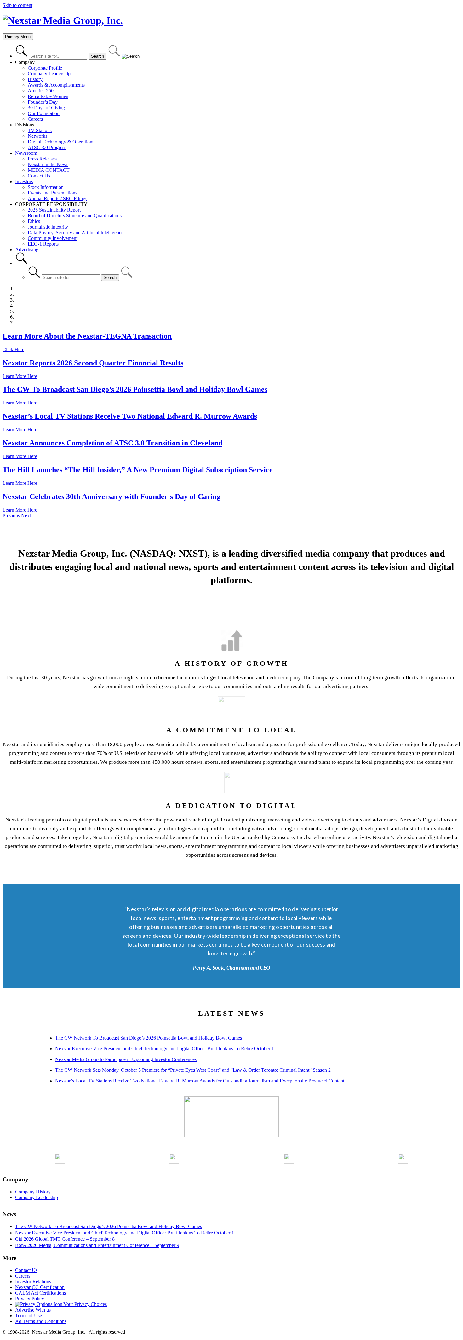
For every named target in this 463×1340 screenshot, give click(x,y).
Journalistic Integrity (48, 226)
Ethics (34, 221)
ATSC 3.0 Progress (47, 147)
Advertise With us (33, 1310)
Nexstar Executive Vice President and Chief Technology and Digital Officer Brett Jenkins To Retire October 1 (164, 1048)
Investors (24, 181)
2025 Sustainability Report (54, 209)
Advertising (26, 249)
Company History (33, 1191)
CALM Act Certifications (40, 1293)
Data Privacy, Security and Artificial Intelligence (75, 232)
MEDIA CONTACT (49, 170)
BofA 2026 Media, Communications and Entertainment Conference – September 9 (97, 1245)
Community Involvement (52, 238)
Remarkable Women (48, 96)
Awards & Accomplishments (56, 85)
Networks (37, 136)
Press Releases (42, 158)
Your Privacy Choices (84, 1304)
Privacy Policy (29, 1298)
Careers (35, 119)
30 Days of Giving (46, 107)
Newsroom (26, 153)
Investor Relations (33, 1281)
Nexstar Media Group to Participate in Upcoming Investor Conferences (126, 1059)
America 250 (41, 90)
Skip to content (17, 5)
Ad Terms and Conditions (40, 1321)
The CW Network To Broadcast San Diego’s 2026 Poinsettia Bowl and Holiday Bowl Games (148, 1038)
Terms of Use (28, 1315)
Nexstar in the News (48, 164)
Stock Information (46, 187)
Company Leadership (49, 73)
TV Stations (40, 130)
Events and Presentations (52, 192)
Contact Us (39, 175)
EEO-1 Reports (43, 244)
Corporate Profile (45, 68)
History (35, 79)
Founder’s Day (43, 102)
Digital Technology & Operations (61, 141)
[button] (12, 515)
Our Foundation (44, 113)
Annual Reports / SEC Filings (57, 198)
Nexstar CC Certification (40, 1287)
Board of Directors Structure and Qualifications (75, 215)
